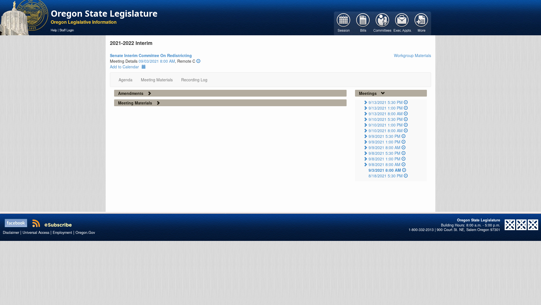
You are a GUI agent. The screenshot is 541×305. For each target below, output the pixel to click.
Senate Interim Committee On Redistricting (151, 55)
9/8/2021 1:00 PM (384, 159)
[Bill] (363, 22)
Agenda (125, 79)
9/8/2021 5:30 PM (384, 153)
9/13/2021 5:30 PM (386, 102)
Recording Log (194, 79)
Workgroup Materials (412, 55)
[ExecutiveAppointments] (402, 22)
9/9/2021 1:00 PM (384, 142)
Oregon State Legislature (104, 13)
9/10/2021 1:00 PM (386, 125)
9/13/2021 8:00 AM (386, 113)
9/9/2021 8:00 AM (384, 147)
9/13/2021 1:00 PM (386, 108)
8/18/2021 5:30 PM (386, 175)
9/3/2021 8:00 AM (385, 170)
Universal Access (36, 232)
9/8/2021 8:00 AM (384, 164)
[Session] (343, 22)
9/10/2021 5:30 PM (386, 119)
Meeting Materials (157, 79)
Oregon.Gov (85, 232)
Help (54, 30)
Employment (62, 232)
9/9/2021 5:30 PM (384, 136)
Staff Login (66, 30)
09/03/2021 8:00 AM (157, 61)
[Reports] (421, 22)
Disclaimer (11, 232)
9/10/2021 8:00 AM (386, 130)
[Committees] (382, 22)
